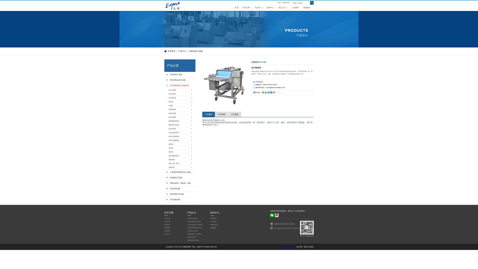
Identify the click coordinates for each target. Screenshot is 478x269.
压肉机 (171, 105)
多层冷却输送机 (174, 140)
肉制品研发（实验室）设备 (180, 183)
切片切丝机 (172, 98)
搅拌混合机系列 (174, 125)
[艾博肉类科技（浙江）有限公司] (176, 6)
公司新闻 (167, 231)
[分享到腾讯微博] (268, 92)
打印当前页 (259, 82)
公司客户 (167, 234)
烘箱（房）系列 (174, 163)
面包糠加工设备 (176, 178)
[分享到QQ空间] (263, 92)
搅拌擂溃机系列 (174, 121)
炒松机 (171, 152)
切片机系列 (172, 94)
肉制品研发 (214, 225)
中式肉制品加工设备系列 (179, 85)
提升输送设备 (175, 189)
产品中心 (258, 8)
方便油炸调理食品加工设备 (180, 172)
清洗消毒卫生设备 (177, 194)
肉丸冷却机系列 (174, 136)
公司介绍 (167, 218)
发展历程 (167, 225)
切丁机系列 (172, 90)
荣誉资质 (167, 228)
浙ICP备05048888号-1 (289, 247)
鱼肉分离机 (172, 117)
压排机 (171, 102)
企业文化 (167, 221)
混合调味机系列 (174, 156)
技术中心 (270, 8)
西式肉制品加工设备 (178, 80)
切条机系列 (172, 109)
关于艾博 (245, 8)
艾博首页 (171, 51)
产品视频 (234, 114)
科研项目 (213, 218)
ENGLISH (286, 2)
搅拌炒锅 (172, 160)
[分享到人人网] (271, 92)
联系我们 (306, 8)
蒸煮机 (171, 144)
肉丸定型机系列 (174, 133)
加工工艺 (282, 8)
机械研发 (213, 228)
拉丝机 (171, 148)
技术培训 (213, 221)
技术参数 (221, 114)
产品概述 (208, 114)
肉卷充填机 (172, 113)
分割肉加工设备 (196, 51)
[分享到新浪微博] (265, 92)
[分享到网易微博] (273, 92)
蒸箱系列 (172, 167)
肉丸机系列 (172, 129)
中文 (279, 2)
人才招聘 (294, 8)
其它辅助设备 (175, 200)
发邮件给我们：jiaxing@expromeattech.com (270, 87)
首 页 (237, 8)
